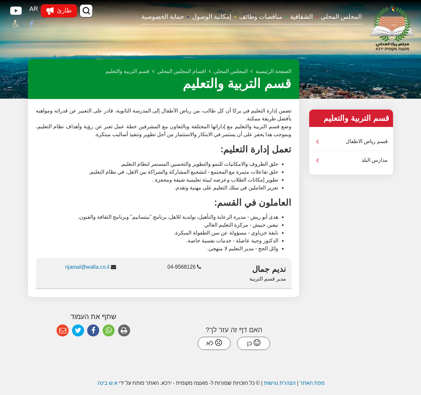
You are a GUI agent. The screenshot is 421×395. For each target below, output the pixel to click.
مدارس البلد (374, 160)
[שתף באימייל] (63, 331)
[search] (86, 10)
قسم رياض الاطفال (367, 141)
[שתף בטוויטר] (78, 331)
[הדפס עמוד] (124, 331)
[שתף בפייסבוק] (93, 331)
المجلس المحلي (341, 16)
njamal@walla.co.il (87, 267)
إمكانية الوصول (211, 16)
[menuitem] (337, 17)
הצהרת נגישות (280, 383)
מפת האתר (312, 383)
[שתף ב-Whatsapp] (109, 331)
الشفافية (301, 16)
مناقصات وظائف (260, 16)
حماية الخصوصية (162, 16)
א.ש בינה (106, 383)
